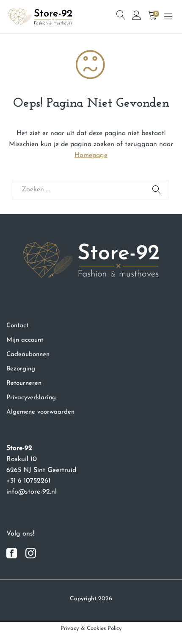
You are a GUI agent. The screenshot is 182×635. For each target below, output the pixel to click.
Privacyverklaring (31, 398)
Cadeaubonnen (28, 354)
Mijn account (24, 340)
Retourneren (23, 383)
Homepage (91, 155)
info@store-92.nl (31, 492)
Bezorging (20, 369)
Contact (17, 326)
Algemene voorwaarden (40, 412)
